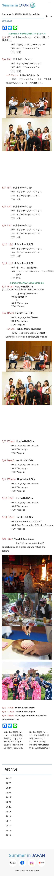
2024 (8, 787)
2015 (8, 830)
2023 (8, 792)
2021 (8, 802)
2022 (8, 797)
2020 (8, 806)
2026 (8, 778)
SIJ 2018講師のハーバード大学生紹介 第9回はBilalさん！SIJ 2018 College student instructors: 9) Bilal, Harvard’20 (39, 740)
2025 (8, 783)
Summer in (15, 5)
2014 (8, 835)
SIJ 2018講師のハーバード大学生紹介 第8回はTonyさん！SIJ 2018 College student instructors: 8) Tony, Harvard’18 (13, 740)
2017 (8, 821)
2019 (8, 811)
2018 (8, 816)
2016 (8, 825)
